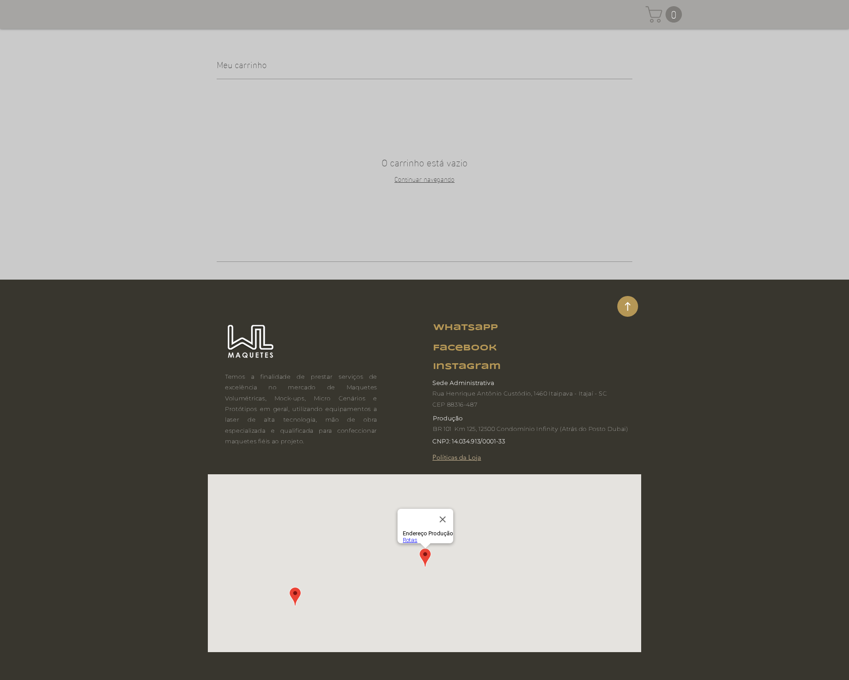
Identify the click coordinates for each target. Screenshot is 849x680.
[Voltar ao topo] (627, 306)
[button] (666, 14)
